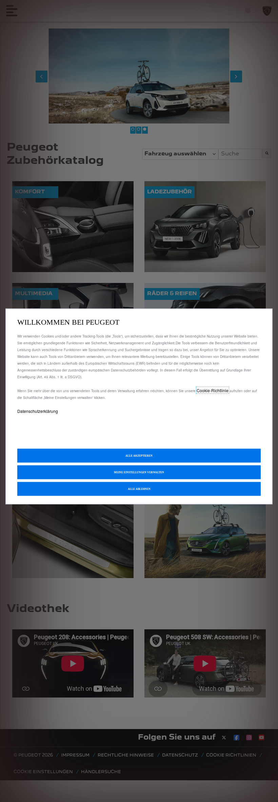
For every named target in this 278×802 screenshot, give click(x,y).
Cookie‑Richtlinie (213, 390)
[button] (139, 472)
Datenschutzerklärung (37, 411)
